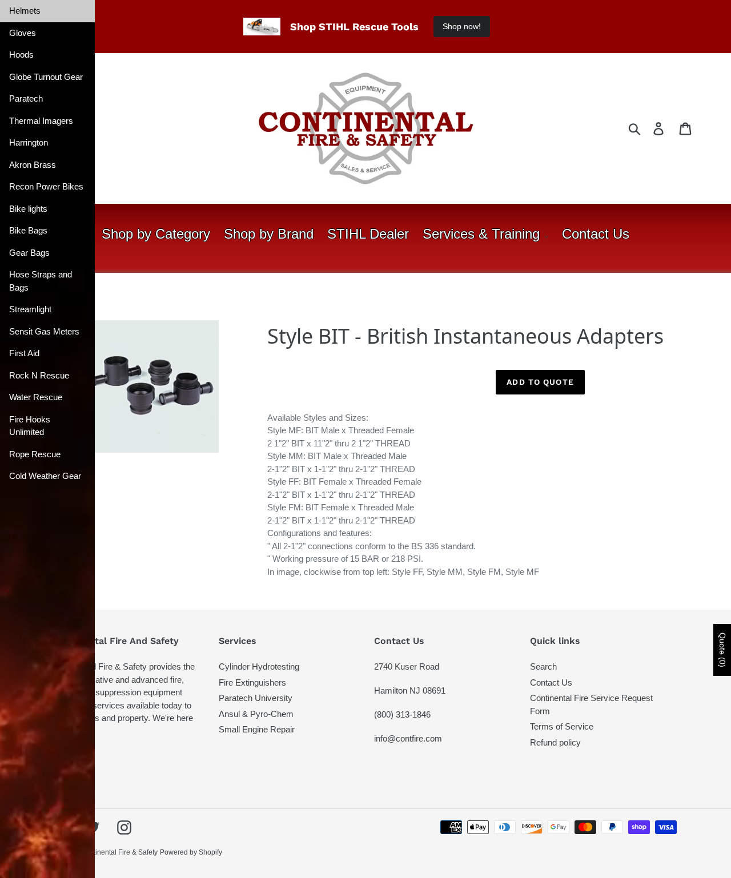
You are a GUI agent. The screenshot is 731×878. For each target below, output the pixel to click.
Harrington (28, 142)
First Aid (24, 353)
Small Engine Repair (257, 729)
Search (543, 666)
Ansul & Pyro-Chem (256, 714)
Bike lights (28, 209)
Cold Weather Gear (45, 476)
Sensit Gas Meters (44, 331)
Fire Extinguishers (252, 682)
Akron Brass (32, 165)
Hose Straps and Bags (40, 280)
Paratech (26, 98)
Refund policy (555, 742)
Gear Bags (29, 252)
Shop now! (462, 26)
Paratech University (255, 698)
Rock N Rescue (39, 375)
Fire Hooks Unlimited (29, 425)
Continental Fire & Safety (119, 852)
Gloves (22, 33)
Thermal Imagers (41, 121)
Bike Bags (28, 230)
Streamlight (30, 309)
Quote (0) (722, 650)
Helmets (25, 10)
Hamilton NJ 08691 (409, 690)
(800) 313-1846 (402, 714)
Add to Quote (540, 381)
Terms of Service (561, 726)
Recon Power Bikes (46, 186)
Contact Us (551, 682)
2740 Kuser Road (406, 666)
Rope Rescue (35, 454)
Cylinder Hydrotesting (259, 666)
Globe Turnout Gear (46, 77)
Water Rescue (35, 397)
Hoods (21, 54)
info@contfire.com (408, 738)
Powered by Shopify (191, 852)
